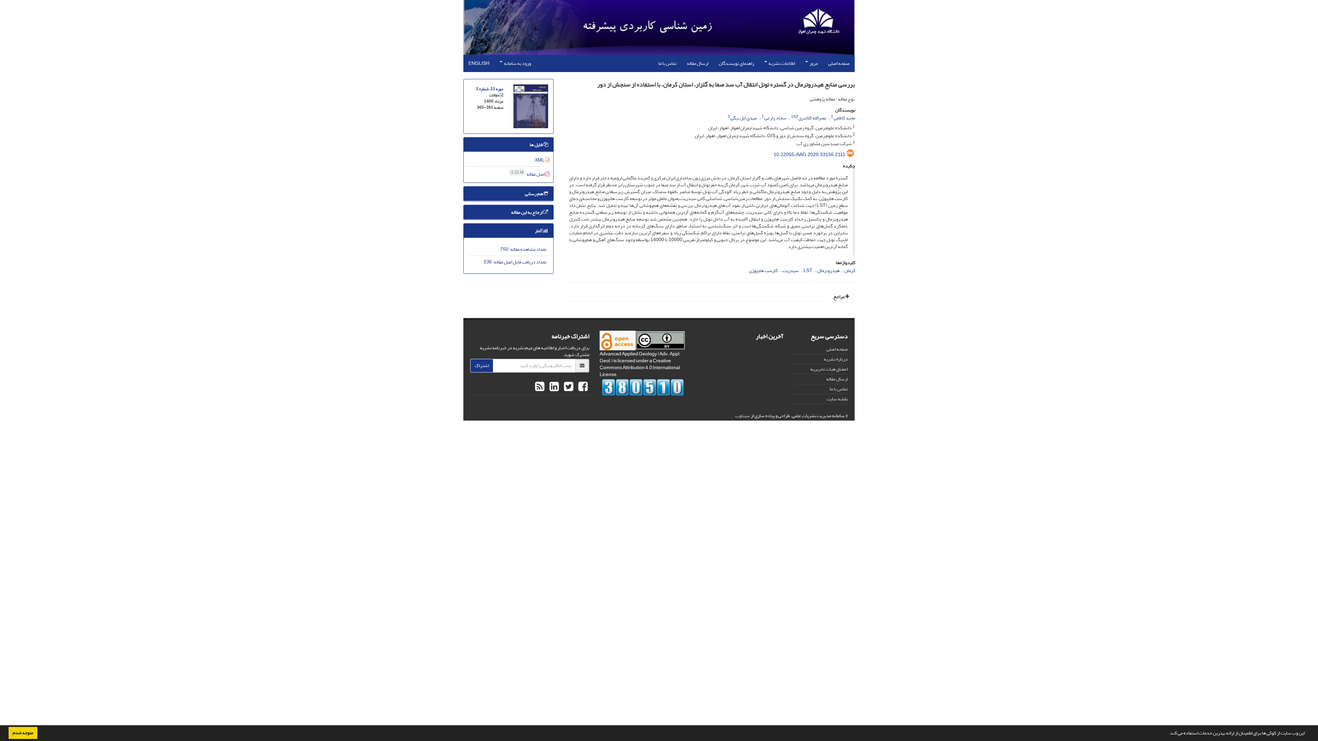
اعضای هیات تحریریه (829, 369)
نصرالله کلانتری (812, 117)
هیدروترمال (828, 270)
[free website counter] (643, 387)
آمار (539, 230)
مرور (813, 63)
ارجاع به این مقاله (527, 212)
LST (807, 270)
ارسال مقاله (697, 63)
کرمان (849, 270)
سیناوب (742, 415)
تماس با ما (667, 63)
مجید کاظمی (844, 117)
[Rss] (539, 387)
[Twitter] (567, 387)
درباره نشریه (836, 359)
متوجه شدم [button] (23, 733)
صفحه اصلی (838, 63)
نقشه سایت (837, 398)
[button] (1167, 734)
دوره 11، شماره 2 (489, 89)
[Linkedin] (553, 387)
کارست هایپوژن (763, 270)
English (479, 63)
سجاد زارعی (775, 117)
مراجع (839, 296)
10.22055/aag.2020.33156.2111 (809, 154)
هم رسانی (534, 193)
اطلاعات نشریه (781, 63)
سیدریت (791, 270)
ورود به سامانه (517, 63)
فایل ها (536, 144)
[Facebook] (582, 387)
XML (540, 160)
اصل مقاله (528, 174)
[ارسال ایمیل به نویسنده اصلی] (796, 116)
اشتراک (482, 365)
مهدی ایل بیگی (743, 117)
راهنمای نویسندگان (736, 63)
